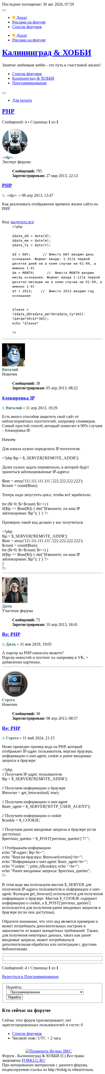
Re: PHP (11, 634)
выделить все (22, 222)
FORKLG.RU (33, 1060)
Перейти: (14, 987)
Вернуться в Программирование (30, 976)
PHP (8, 111)
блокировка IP (18, 398)
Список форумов (27, 27)
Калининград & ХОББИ (46, 52)
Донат (21, 17)
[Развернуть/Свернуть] (4, 10)
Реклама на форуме (29, 22)
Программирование (29, 83)
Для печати (22, 100)
